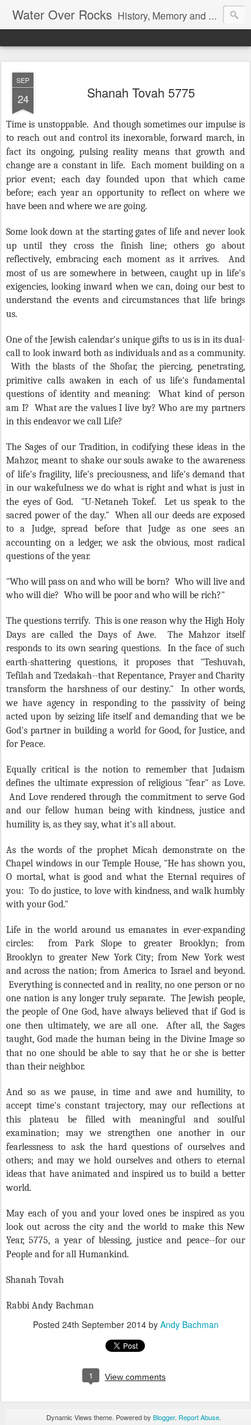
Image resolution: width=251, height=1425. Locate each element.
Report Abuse (199, 1417)
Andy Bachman (189, 1324)
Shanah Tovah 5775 (141, 92)
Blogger (164, 1417)
